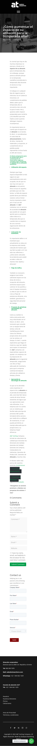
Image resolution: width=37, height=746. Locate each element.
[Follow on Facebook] (10, 727)
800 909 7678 (10, 668)
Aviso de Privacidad (9, 713)
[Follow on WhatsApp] (26, 727)
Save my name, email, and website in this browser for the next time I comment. (18, 556)
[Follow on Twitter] (14, 727)
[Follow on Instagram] (22, 727)
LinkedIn (21, 482)
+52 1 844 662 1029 (17, 676)
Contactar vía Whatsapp (15, 478)
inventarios (17, 40)
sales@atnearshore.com (15, 672)
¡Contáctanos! (20, 465)
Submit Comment (18, 564)
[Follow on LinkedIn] (18, 727)
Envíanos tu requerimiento (15, 470)
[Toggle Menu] (18, 12)
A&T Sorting (14, 436)
